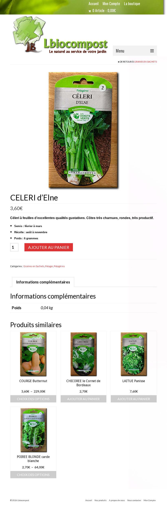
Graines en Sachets (145, 61)
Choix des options (33, 399)
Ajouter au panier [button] (83, 399)
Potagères (59, 266)
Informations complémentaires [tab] (43, 282)
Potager (49, 266)
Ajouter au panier (48, 247)
